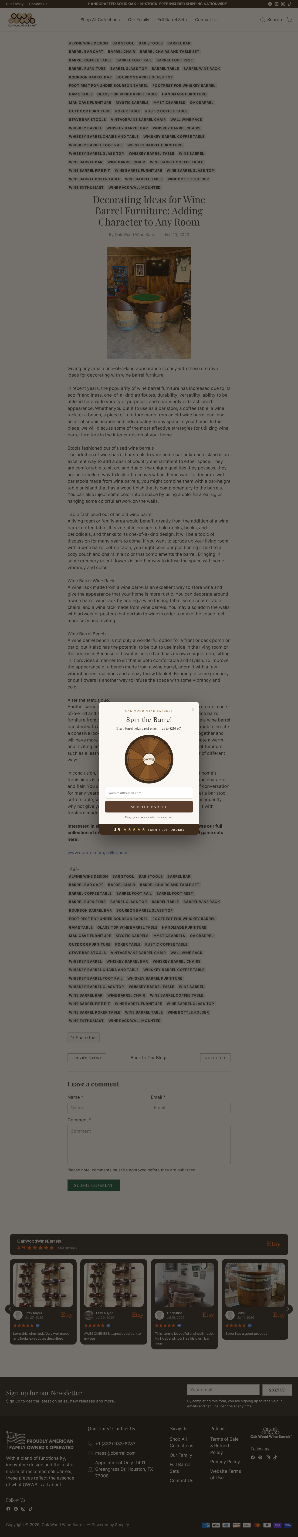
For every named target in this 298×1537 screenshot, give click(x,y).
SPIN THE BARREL (149, 806)
